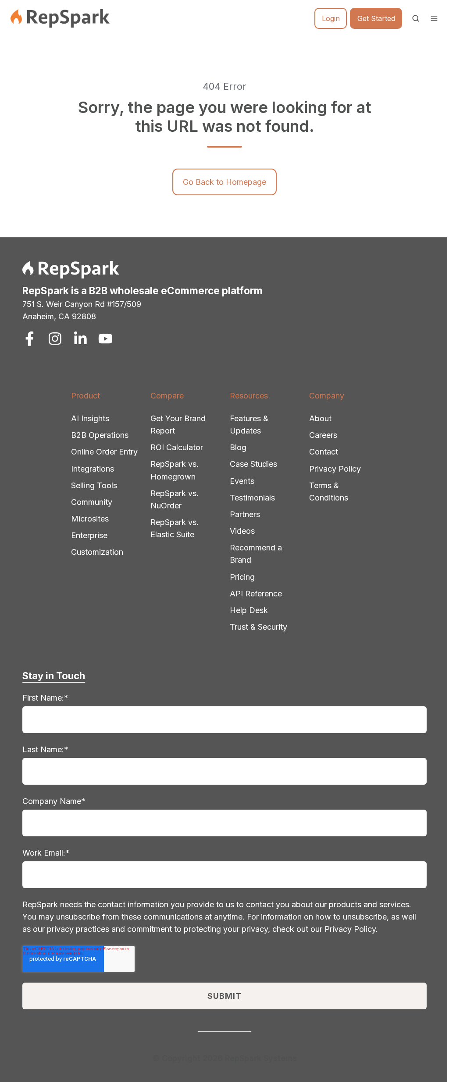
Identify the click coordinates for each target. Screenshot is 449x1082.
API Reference (256, 593)
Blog (238, 447)
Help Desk (249, 610)
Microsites (90, 518)
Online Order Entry (104, 451)
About (320, 418)
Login (331, 18)
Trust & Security (258, 626)
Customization (97, 552)
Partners (245, 514)
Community (91, 502)
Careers (323, 435)
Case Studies (253, 464)
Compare (167, 395)
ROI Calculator (176, 447)
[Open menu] (434, 18)
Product (85, 395)
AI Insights (90, 418)
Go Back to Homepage (224, 182)
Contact (323, 451)
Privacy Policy (335, 468)
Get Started (376, 18)
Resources (249, 395)
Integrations (92, 468)
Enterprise (89, 535)
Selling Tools (94, 485)
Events (242, 481)
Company (326, 395)
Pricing (242, 577)
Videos (242, 531)
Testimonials (252, 497)
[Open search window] (415, 18)
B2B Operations (99, 435)
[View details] (29, 338)
